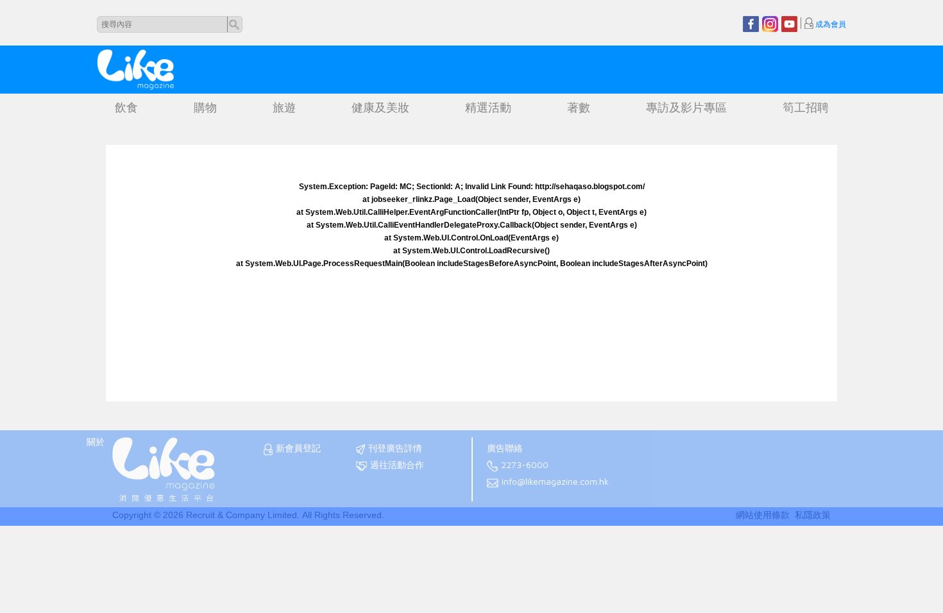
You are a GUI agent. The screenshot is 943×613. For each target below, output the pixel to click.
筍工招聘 (806, 107)
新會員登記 (298, 448)
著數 (578, 107)
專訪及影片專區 (686, 107)
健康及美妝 (380, 107)
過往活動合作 (397, 465)
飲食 (126, 107)
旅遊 (284, 107)
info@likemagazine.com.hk (555, 481)
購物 (205, 107)
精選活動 (488, 107)
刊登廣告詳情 (395, 448)
